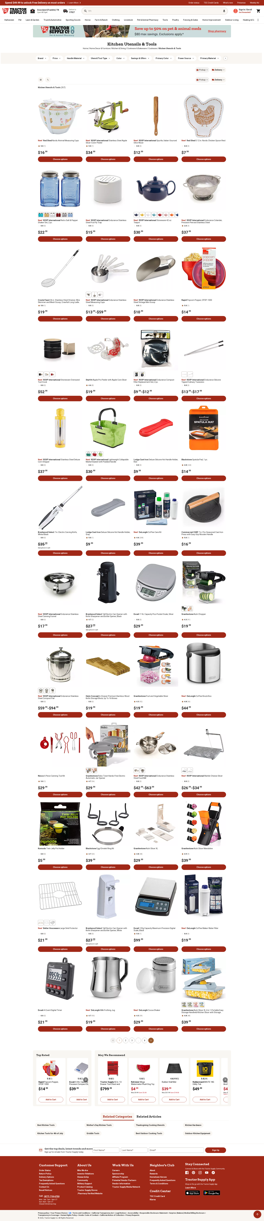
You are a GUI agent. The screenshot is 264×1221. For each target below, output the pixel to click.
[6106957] (46, 215)
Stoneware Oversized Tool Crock (59, 381)
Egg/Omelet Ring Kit (100, 848)
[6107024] (142, 215)
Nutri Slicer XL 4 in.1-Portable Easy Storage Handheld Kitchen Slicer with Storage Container (202, 1011)
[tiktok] (213, 1172)
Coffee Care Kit (147, 532)
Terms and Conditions (81, 1213)
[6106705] (46, 374)
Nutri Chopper (194, 614)
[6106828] (136, 770)
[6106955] (58, 215)
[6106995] (184, 374)
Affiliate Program (120, 1177)
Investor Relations (85, 1174)
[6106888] (136, 374)
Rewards (154, 1174)
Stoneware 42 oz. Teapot (153, 221)
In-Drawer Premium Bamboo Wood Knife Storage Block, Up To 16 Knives (107, 697)
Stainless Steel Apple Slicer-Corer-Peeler (106, 141)
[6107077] (40, 690)
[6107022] (178, 215)
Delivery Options (46, 1177)
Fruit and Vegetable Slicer (151, 696)
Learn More (74, 3)
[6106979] (94, 294)
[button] (80, 2)
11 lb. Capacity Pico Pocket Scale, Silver (154, 614)
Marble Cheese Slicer (202, 776)
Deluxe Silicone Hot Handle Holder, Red (156, 460)
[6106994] (190, 374)
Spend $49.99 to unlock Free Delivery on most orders (35, 2)
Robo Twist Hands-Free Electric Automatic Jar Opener (105, 777)
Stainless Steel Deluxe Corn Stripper (59, 460)
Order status (194, 3)
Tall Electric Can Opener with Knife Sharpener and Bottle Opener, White (106, 929)
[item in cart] (258, 11)
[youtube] (206, 1172)
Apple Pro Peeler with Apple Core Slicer (106, 380)
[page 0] (113, 1040)
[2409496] (190, 608)
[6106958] (64, 215)
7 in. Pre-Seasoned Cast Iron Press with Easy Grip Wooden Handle (202, 533)
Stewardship (83, 1177)
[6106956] (40, 215)
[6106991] (100, 454)
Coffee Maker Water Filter (200, 928)
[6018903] (196, 1004)
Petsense (241, 3)
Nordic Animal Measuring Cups (58, 140)
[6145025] (40, 922)
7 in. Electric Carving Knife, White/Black (57, 533)
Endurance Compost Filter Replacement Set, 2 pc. (154, 381)
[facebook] (187, 1172)
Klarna (153, 1199)
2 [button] (125, 1040)
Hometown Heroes (158, 1177)
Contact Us (44, 1187)
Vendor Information (121, 1183)
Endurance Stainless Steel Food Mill (154, 777)
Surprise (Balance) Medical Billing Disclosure (187, 1213)
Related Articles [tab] (149, 1116)
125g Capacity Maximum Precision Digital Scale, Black (154, 929)
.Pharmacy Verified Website (89, 1193)
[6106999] (184, 770)
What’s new (228, 3)
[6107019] (148, 215)
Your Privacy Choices (59, 1213)
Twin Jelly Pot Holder (51, 848)
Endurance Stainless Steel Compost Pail (58, 697)
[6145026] (52, 922)
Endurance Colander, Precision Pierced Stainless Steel (202, 221)
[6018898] (94, 770)
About (152, 1170)
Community (82, 1180)
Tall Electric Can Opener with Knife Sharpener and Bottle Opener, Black (106, 615)
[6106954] (52, 215)
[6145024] (46, 922)
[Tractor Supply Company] (14, 11)
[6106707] (40, 374)
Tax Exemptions (46, 1180)
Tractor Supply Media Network (126, 1187)
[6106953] (70, 215)
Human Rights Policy (69, 1215)
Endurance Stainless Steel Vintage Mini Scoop (154, 301)
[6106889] (142, 374)
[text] (170, 48)
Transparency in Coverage (48, 1215)
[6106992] (88, 454)
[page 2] (151, 1040)
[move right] (85, 1079)
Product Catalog (85, 1187)
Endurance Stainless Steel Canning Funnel (58, 615)
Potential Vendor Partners (124, 1180)
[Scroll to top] (257, 1214)
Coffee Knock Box (196, 696)
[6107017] (136, 215)
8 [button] (144, 1040)
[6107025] (160, 215)
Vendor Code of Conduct (88, 1215)
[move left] (38, 1079)
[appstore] (192, 1192)
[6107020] (172, 215)
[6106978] (88, 294)
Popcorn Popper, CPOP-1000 (197, 300)
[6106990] (94, 454)
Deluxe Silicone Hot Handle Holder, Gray (108, 533)
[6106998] (190, 770)
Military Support (84, 1183)
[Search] (85, 11)
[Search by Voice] (224, 11)
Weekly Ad (254, 3)
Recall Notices (45, 1190)
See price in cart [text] (44, 548)
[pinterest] (193, 1172)
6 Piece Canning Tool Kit (51, 776)
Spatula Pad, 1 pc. (195, 459)
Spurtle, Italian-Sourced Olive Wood (155, 141)
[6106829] (142, 770)
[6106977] (100, 294)
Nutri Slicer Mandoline (197, 848)
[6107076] (46, 690)
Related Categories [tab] (117, 1116)
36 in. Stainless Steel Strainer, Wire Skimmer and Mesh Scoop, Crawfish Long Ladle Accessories (59, 301)
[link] (85, 48)
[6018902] (88, 770)
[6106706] (52, 374)
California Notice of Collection (112, 1215)
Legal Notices (120, 1213)
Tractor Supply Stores (87, 1190)
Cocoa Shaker (147, 1010)
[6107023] (154, 215)
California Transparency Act (103, 1213)
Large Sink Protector (58, 928)
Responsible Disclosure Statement (153, 1213)
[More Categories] (258, 20)
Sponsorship (118, 1174)
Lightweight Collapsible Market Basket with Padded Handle (107, 460)
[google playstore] (211, 1192)
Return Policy (45, 1174)
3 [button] (132, 1040)
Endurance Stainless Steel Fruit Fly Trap (106, 221)
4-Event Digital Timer (50, 1010)
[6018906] (190, 1004)
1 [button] (119, 1040)
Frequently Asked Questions (52, 1183)
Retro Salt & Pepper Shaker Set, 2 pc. (58, 221)
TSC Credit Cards (211, 3)
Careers (116, 1170)
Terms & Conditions (159, 1183)
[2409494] (184, 608)
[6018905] (202, 1004)
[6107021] (166, 215)
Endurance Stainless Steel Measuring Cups (106, 301)
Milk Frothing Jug (100, 1010)
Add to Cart (51, 1099)
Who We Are (82, 1170)
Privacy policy (43, 1213)
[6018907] (184, 1004)
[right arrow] (225, 58)
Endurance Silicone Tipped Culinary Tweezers (201, 381)
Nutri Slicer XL (146, 848)
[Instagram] (200, 1172)
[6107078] (52, 690)
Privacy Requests (132, 1215)
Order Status (45, 1170)
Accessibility (133, 1213)
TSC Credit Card (157, 1196)
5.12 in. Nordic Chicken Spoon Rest (204, 140)
